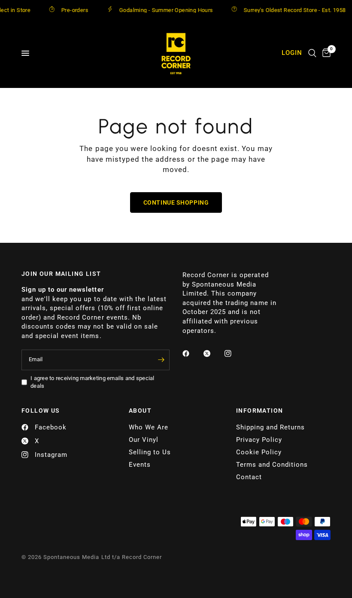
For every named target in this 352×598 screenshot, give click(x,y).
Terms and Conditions (272, 464)
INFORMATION (259, 411)
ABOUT (140, 411)
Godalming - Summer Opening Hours (160, 10)
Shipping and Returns (270, 427)
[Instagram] (234, 353)
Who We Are (148, 427)
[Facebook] (191, 353)
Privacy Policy (259, 440)
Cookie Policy (259, 452)
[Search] (312, 53)
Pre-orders (69, 10)
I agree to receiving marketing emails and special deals (92, 382)
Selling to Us (150, 452)
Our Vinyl (143, 440)
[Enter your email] (161, 360)
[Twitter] (212, 353)
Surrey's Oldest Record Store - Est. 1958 (290, 10)
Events (140, 464)
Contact (249, 477)
